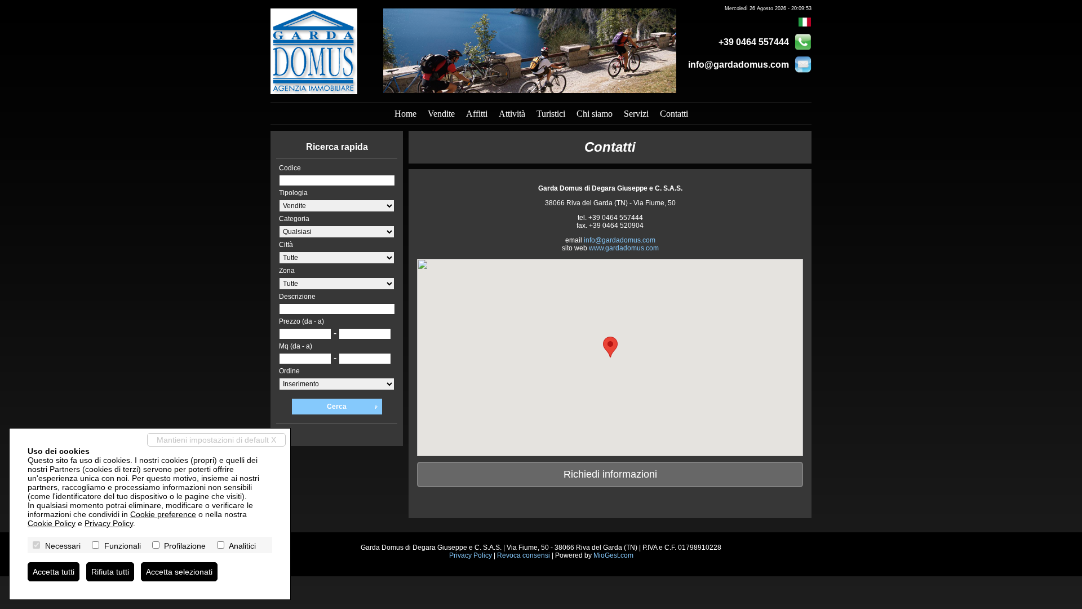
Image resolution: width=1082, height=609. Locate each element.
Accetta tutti (53, 571)
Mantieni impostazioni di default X (216, 439)
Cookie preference (163, 514)
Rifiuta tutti (110, 571)
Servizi (636, 113)
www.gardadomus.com (624, 248)
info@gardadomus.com (738, 64)
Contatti (674, 113)
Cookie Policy (52, 523)
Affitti (476, 113)
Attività (512, 113)
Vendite (441, 113)
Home (405, 113)
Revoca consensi (523, 555)
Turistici (550, 113)
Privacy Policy (470, 555)
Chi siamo (595, 113)
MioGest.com (613, 555)
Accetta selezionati (179, 571)
